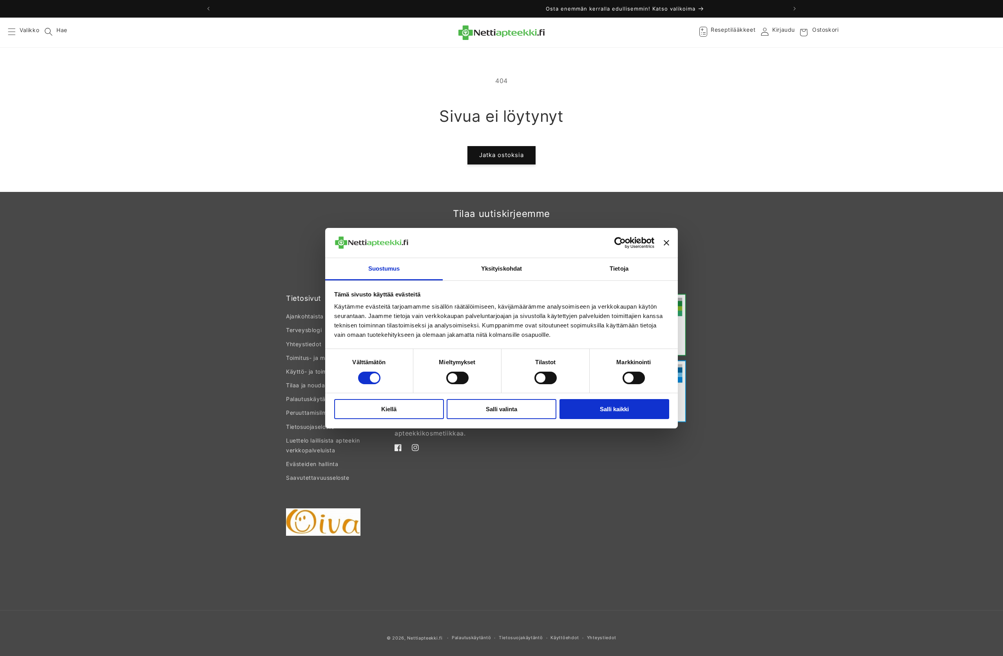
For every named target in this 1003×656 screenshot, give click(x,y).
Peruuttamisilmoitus (313, 412)
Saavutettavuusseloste (317, 477)
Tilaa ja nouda (305, 385)
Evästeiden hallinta (312, 464)
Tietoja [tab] (619, 268)
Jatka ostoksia (501, 155)
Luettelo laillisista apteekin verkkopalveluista (323, 445)
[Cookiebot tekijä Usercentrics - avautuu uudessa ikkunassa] (620, 243)
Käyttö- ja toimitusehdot (319, 371)
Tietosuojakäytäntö (521, 637)
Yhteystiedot (303, 344)
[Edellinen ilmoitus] (208, 8)
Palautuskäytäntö (310, 399)
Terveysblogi (304, 330)
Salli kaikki (614, 409)
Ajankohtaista (305, 316)
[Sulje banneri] (666, 243)
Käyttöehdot (564, 637)
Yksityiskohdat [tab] (501, 268)
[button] (16, 32)
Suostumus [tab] (384, 268)
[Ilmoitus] (794, 8)
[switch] (457, 378)
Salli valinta (501, 409)
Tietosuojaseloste (310, 426)
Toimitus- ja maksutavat (319, 357)
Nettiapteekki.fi (424, 638)
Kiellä (388, 409)
